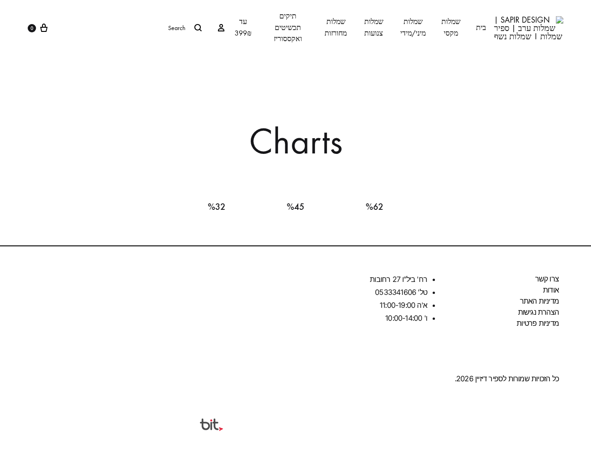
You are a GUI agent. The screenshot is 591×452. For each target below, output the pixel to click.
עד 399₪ (243, 27)
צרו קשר (547, 278)
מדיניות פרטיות (538, 323)
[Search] (132, 28)
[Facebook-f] (79, 377)
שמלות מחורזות (336, 27)
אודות (551, 289)
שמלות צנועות (373, 27)
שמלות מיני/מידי (413, 27)
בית (481, 27)
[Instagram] (43, 377)
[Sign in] (221, 28)
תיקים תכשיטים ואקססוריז (288, 27)
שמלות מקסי (450, 27)
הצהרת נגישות (538, 312)
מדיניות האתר (539, 300)
